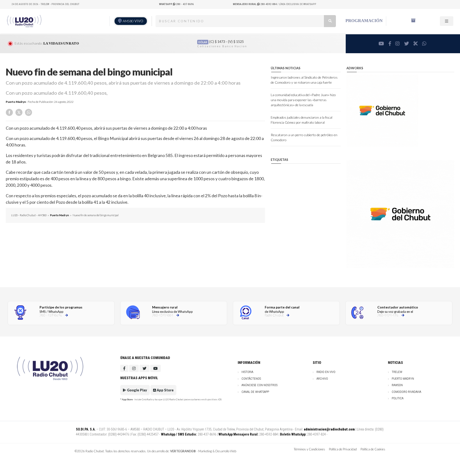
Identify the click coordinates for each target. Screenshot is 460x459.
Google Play (136, 390)
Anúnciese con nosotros (259, 385)
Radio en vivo (325, 372)
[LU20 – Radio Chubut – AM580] (24, 20)
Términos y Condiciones (309, 449)
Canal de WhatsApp (255, 392)
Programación (364, 20)
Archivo (322, 378)
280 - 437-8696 (176, 4)
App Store (165, 390)
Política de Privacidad (343, 449)
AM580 (133, 21)
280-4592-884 (255, 4)
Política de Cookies (373, 449)
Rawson (397, 385)
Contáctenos (251, 378)
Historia (247, 372)
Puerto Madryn (16, 102)
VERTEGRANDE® (183, 451)
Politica (397, 398)
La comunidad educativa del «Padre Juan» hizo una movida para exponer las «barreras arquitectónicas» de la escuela (303, 100)
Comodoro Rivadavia (406, 392)
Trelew (397, 372)
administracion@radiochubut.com (329, 429)
